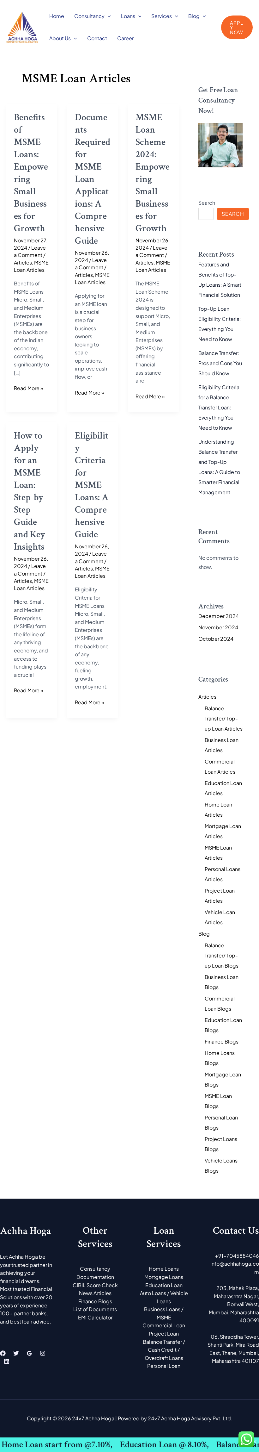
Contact (97, 38)
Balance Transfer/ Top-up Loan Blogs (221, 955)
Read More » (28, 387)
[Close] (255, 1441)
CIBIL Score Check (95, 1285)
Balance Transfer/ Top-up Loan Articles (224, 718)
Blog (194, 16)
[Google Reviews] (29, 1353)
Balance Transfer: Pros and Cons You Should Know (220, 363)
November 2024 (218, 627)
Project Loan (164, 1333)
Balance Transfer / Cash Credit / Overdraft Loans (164, 1349)
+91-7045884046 (237, 1255)
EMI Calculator (95, 1317)
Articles (23, 262)
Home (56, 16)
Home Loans (164, 1268)
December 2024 (218, 616)
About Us (60, 38)
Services (161, 16)
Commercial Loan (163, 1325)
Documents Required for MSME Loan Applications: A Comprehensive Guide (92, 179)
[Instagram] (42, 1353)
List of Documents (95, 1309)
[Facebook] (3, 1353)
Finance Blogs (221, 1041)
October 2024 (215, 638)
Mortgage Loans (163, 1277)
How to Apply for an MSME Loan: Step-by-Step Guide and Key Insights (30, 491)
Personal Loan (163, 1365)
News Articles (95, 1293)
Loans (128, 16)
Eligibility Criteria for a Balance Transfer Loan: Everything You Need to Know (218, 407)
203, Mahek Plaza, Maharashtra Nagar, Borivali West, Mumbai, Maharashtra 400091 (234, 1304)
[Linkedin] (6, 1361)
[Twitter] (16, 1353)
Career (125, 38)
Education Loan (164, 1285)
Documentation (95, 1277)
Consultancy (89, 16)
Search (206, 202)
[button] (108, 16)
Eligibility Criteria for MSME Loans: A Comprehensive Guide (92, 485)
